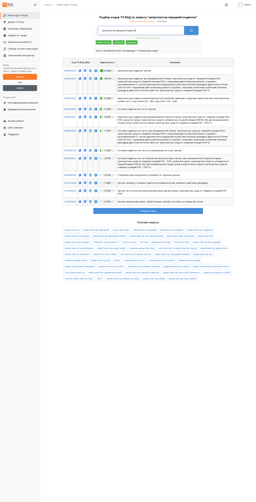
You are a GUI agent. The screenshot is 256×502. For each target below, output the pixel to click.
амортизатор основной (162, 260)
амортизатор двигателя (213, 248)
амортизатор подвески (200, 229)
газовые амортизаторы (142, 248)
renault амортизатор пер (78, 278)
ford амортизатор (75, 272)
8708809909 (70, 109)
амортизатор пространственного (181, 272)
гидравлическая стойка (176, 266)
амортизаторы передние (180, 236)
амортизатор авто (134, 260)
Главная (48, 4)
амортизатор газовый (77, 236)
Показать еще (148, 210)
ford (99, 278)
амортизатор (72, 229)
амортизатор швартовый (111, 248)
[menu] (35, 5)
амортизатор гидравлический (104, 272)
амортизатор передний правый (172, 254)
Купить (20, 76)
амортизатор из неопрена (79, 248)
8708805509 (70, 175)
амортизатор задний (144, 229)
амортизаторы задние (77, 242)
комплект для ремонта (105, 242)
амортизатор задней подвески (142, 272)
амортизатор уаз (202, 254)
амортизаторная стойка (217, 272)
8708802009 (70, 130)
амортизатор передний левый (109, 236)
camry (117, 260)
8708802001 (70, 78)
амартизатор (205, 236)
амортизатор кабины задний (144, 266)
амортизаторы (121, 229)
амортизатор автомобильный (146, 236)
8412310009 (70, 182)
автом (143, 242)
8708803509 (70, 70)
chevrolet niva (181, 242)
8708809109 (70, 150)
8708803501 (70, 116)
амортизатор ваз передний (80, 266)
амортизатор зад (160, 242)
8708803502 (70, 98)
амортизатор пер (100, 260)
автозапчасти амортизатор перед (177, 248)
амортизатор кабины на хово (123, 278)
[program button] (226, 5)
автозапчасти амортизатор (135, 254)
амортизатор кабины (171, 229)
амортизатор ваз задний (206, 242)
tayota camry (129, 242)
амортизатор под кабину (182, 278)
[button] (226, 5)
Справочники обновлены (148, 21)
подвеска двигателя (76, 260)
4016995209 (70, 190)
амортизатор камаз (154, 278)
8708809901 (70, 158)
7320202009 (70, 201)
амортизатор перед (189, 260)
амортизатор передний (96, 229)
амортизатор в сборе (105, 254)
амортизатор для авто (111, 266)
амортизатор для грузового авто (211, 266)
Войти (20, 88)
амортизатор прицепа (77, 254)
